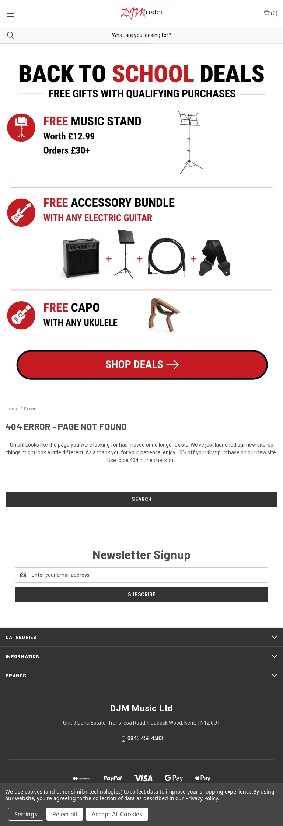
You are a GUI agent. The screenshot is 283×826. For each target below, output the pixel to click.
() (273, 13)
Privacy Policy (201, 798)
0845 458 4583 (145, 738)
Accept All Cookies (117, 814)
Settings (25, 814)
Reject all (64, 814)
